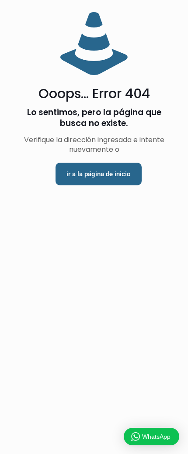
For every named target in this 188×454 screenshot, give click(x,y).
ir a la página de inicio (98, 174)
